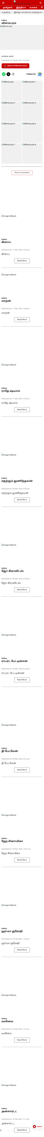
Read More (22, 261)
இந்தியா (21, 7)
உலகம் (33, 7)
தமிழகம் (7, 7)
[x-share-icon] (8, 75)
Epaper (39, 1126)
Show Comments (22, 172)
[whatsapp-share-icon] (4, 75)
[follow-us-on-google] (40, 74)
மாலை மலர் (7, 56)
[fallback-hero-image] (22, 226)
